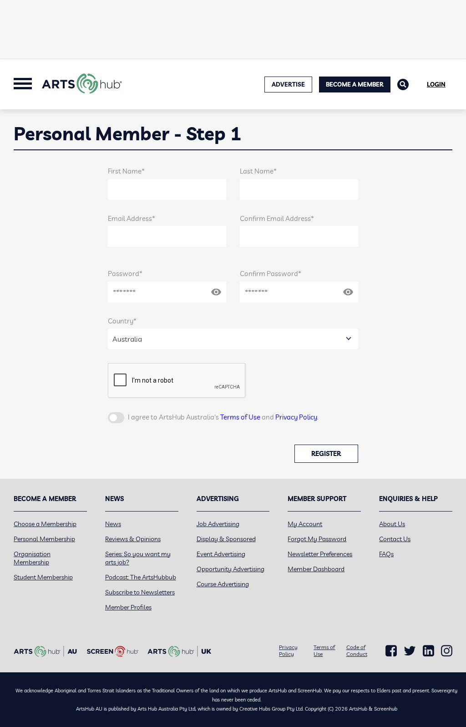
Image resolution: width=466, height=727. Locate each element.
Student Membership (43, 577)
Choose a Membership (45, 524)
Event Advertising (221, 554)
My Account (305, 524)
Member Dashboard (316, 569)
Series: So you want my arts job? (138, 558)
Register (326, 454)
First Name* (126, 171)
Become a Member (355, 84)
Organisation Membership (32, 558)
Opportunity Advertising (230, 569)
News (113, 524)
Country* (122, 321)
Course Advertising (223, 584)
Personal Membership (44, 539)
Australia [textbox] (127, 338)
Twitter (410, 650)
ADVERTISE (288, 84)
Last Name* (258, 171)
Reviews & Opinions (133, 539)
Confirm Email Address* (277, 218)
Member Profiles (128, 607)
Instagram (446, 651)
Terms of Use (240, 417)
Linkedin (428, 651)
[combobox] (233, 338)
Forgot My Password (317, 539)
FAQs (386, 554)
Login (436, 84)
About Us (392, 524)
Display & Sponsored (226, 539)
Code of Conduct (356, 650)
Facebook (391, 651)
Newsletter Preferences (320, 554)
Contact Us (394, 539)
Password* (125, 273)
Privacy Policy (296, 417)
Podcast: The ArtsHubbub (140, 577)
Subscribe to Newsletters (140, 592)
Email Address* (131, 218)
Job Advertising (218, 524)
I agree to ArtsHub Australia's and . (223, 417)
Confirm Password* (270, 273)
